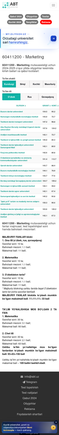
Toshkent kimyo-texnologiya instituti (15, 175)
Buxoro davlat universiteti (11, 111)
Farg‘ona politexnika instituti (12, 152)
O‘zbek (11, 96)
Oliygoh (20, 105)
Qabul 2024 (30, 398)
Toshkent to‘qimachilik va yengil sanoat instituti (20, 139)
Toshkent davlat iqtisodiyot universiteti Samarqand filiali (17, 146)
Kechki (36, 84)
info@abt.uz (32, 376)
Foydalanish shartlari (29, 414)
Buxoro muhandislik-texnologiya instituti (17, 170)
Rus (30, 96)
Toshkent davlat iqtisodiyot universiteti (17, 209)
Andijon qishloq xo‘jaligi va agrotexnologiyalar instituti (20, 215)
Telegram (31, 382)
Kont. (54, 105)
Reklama (29, 409)
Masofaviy (50, 84)
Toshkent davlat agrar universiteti (14, 191)
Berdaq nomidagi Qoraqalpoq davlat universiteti (20, 180)
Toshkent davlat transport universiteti (16, 121)
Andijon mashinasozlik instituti (13, 134)
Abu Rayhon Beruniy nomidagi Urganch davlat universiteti (20, 128)
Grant (46, 105)
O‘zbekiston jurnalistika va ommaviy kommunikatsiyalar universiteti (16, 159)
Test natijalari (30, 392)
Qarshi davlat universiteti (11, 165)
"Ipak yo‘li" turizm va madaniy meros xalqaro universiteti (19, 202)
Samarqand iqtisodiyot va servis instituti (17, 196)
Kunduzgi (9, 84)
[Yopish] (56, 422)
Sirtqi (22, 84)
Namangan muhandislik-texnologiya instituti (19, 116)
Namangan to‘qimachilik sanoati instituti (17, 186)
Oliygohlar (29, 403)
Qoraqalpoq (48, 96)
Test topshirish (29, 387)
